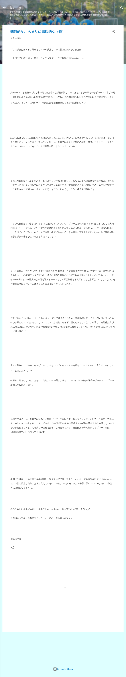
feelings (16, 7)
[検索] (122, 8)
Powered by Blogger (65, 669)
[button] (114, 31)
